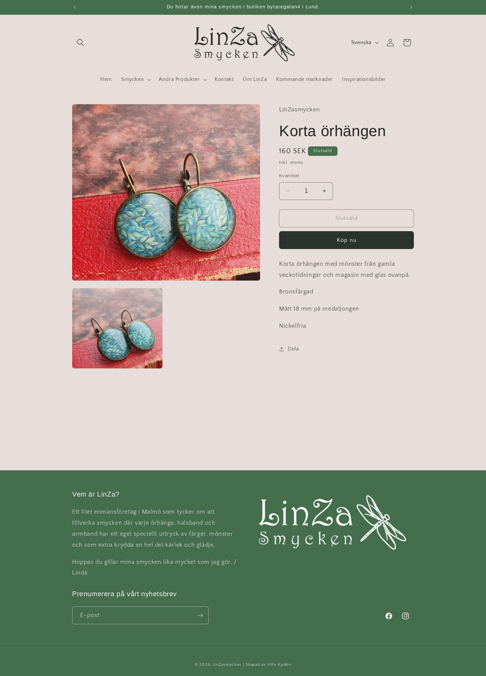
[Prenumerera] (200, 615)
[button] (80, 42)
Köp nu (347, 239)
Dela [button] (293, 349)
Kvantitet (289, 175)
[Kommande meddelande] (411, 7)
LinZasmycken (227, 664)
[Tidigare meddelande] (74, 7)
